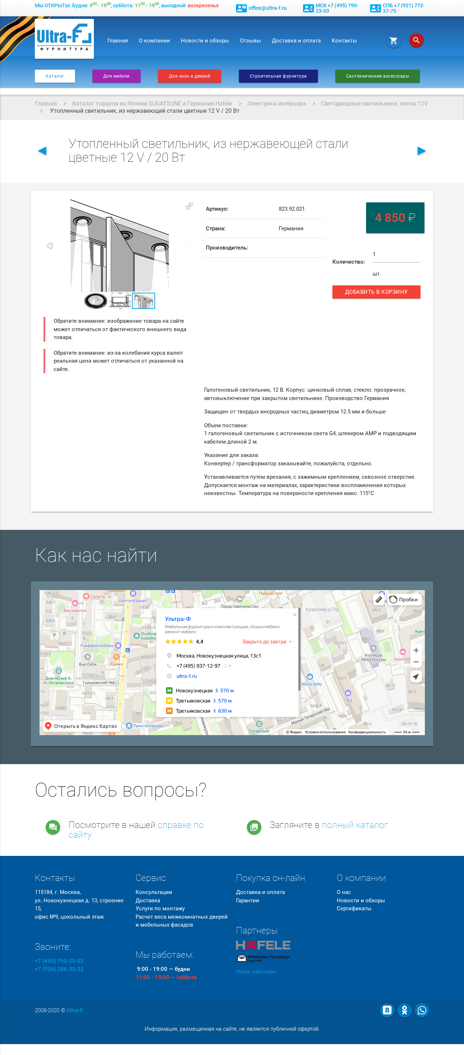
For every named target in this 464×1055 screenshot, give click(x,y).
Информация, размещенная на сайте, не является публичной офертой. (232, 1029)
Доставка (148, 900)
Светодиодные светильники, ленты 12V (374, 103)
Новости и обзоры (205, 40)
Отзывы (250, 40)
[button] (189, 206)
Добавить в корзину (377, 293)
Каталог (55, 76)
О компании (154, 40)
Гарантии (247, 900)
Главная (117, 40)
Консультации (154, 892)
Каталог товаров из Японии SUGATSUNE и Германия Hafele (152, 103)
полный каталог (355, 825)
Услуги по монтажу (160, 908)
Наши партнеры (256, 971)
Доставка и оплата (296, 40)
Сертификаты (354, 908)
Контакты (344, 40)
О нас (344, 892)
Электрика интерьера (276, 103)
